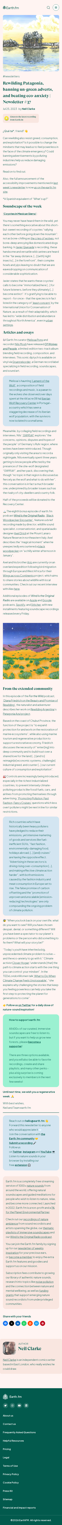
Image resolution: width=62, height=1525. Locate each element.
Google (47, 600)
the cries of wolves (42, 238)
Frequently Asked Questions (22, 1432)
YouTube (46, 1151)
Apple (33, 600)
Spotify (20, 604)
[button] (21, 118)
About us (11, 1415)
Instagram (29, 1151)
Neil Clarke (29, 1348)
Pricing (10, 1449)
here (17, 588)
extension (21, 1165)
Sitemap (11, 1499)
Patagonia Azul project (16, 713)
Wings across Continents (18, 575)
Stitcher (36, 604)
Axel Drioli (20, 533)
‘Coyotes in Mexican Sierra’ (19, 213)
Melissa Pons (35, 339)
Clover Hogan (20, 962)
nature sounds (35, 1185)
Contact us (12, 1424)
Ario (29, 562)
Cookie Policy (14, 1482)
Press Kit (11, 1491)
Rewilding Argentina (42, 709)
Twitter (17, 1151)
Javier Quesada (25, 247)
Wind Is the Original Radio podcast (31, 1236)
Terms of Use (13, 1466)
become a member (20, 1257)
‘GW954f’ (28, 435)
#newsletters (11, 76)
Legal (9, 1457)
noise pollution (44, 1281)
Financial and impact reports (22, 1507)
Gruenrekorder (21, 361)
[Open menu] (56, 7)
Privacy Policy (14, 1474)
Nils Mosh (21, 344)
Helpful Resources (16, 1440)
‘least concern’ (41, 302)
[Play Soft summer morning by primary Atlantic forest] (6, 118)
